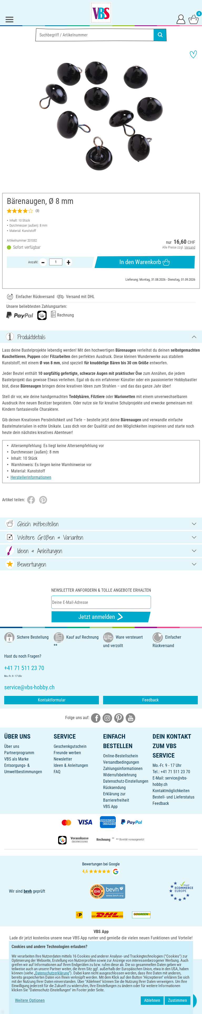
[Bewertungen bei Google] (101, 868)
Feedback (150, 699)
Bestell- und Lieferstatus (173, 797)
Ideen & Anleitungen (71, 765)
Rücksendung (114, 787)
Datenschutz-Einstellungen (125, 781)
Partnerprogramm (19, 752)
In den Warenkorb (140, 262)
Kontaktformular (51, 699)
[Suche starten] (160, 34)
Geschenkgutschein (70, 746)
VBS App (110, 806)
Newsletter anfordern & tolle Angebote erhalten (101, 590)
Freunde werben (67, 752)
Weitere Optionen (30, 1000)
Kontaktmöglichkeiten (171, 790)
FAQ (57, 771)
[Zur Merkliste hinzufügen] (193, 54)
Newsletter (63, 759)
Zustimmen (177, 1000)
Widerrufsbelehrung (120, 774)
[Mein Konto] (181, 19)
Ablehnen (152, 1000)
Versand (189, 247)
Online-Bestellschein (120, 755)
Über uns (11, 746)
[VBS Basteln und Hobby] (101, 12)
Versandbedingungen (121, 762)
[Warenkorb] (193, 19)
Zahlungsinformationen (123, 768)
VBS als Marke (16, 759)
